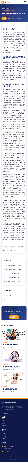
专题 (8, 8)
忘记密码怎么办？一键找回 (12, 281)
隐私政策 (11, 459)
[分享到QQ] (11, 250)
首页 (4, 8)
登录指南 (8, 296)
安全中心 (3, 436)
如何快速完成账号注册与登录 (12, 269)
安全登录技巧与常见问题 (11, 273)
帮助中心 (3, 433)
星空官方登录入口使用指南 (12, 266)
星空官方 (7, 2)
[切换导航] (25, 2)
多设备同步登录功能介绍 (11, 277)
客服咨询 (3, 438)
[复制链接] (15, 250)
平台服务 (8, 299)
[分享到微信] (3, 250)
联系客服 (13, 317)
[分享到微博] (7, 250)
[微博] (5, 413)
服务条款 (16, 459)
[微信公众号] (2, 413)
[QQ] (7, 413)
